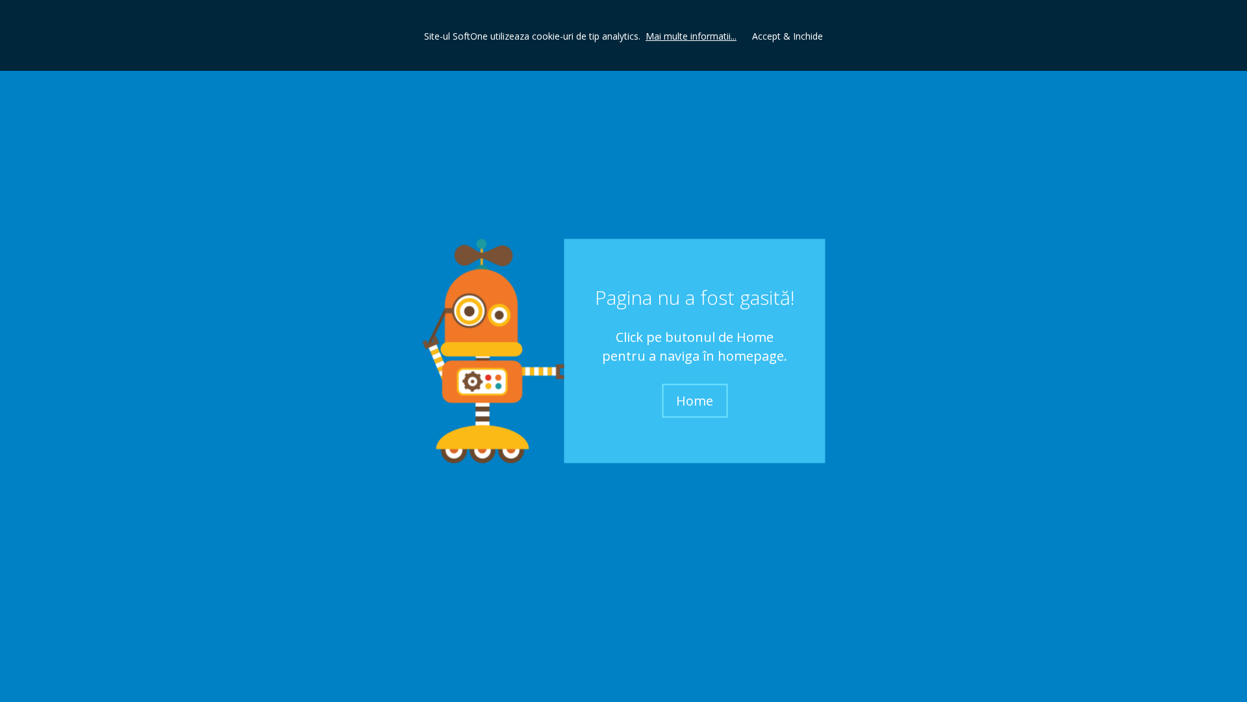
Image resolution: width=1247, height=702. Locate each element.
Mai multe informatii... (691, 36)
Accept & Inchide (787, 36)
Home (694, 400)
